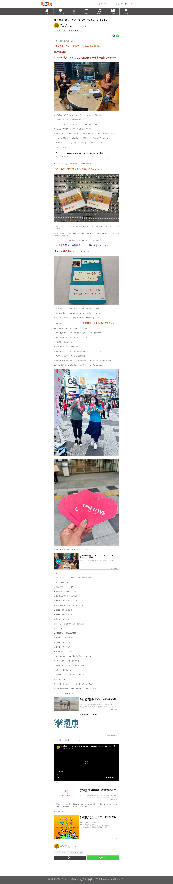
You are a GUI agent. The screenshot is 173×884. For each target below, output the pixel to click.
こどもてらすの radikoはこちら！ (65, 693)
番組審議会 (57, 879)
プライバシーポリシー (86, 880)
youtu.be (56, 784)
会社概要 (50, 879)
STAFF (62, 26)
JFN (123, 879)
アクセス (79, 879)
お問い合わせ (116, 879)
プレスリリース (65, 879)
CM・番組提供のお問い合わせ (104, 879)
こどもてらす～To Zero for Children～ (77, 26)
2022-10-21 (63, 24)
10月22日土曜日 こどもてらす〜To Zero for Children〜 (82, 20)
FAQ (84, 879)
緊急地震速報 (91, 879)
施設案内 (73, 879)
